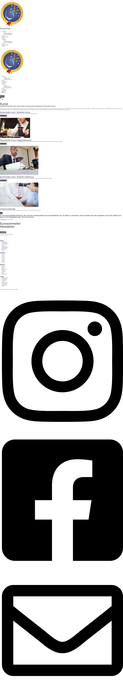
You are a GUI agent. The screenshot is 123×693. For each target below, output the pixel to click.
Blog (3, 268)
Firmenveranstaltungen (8, 33)
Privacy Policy (4, 279)
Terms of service (5, 277)
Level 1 (3, 255)
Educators (4, 267)
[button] (3, 232)
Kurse (5, 32)
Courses (3, 258)
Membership (4, 269)
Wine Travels (4, 244)
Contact (3, 281)
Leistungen (4, 39)
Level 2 (3, 256)
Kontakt (3, 37)
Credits (16, 289)
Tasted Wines (4, 242)
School (3, 265)
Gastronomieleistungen (8, 34)
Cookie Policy (4, 280)
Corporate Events (5, 243)
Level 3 (3, 257)
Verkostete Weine (5, 36)
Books (3, 245)
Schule (3, 35)
